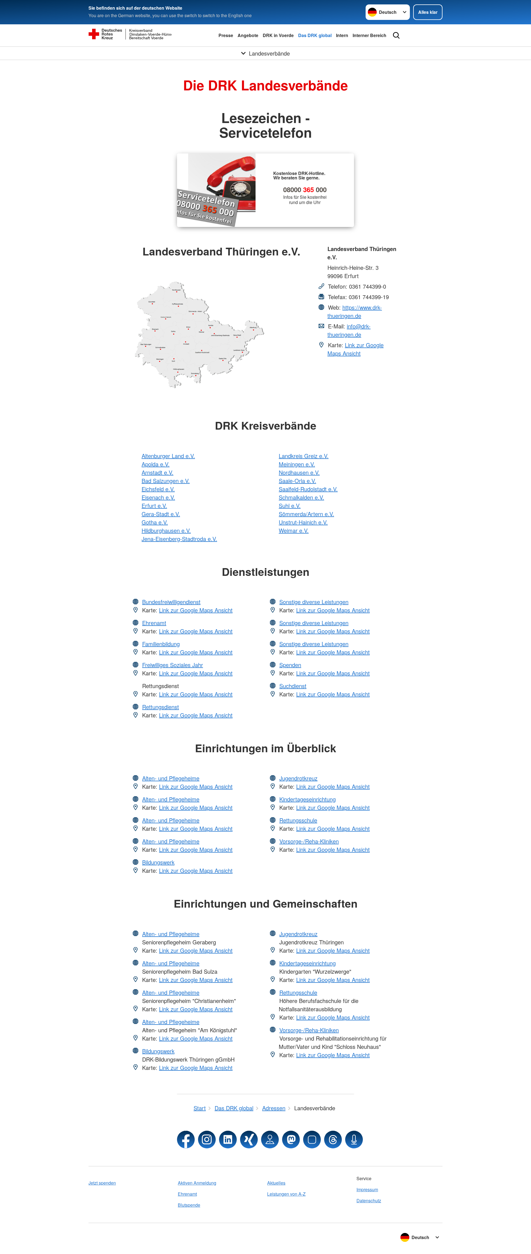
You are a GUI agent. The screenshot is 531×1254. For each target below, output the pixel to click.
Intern (342, 35)
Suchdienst (292, 686)
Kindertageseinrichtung (307, 799)
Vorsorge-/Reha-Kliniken (309, 841)
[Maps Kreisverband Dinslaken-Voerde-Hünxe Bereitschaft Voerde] (270, 1139)
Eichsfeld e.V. (158, 489)
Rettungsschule (298, 820)
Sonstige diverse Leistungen (313, 602)
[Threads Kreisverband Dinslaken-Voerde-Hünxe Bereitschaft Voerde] (333, 1139)
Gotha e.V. (155, 522)
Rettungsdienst (160, 707)
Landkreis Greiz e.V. (304, 456)
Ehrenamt (154, 623)
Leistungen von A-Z (286, 1194)
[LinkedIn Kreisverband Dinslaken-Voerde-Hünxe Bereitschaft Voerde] (228, 1139)
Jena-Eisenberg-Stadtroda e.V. (179, 539)
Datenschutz (368, 1200)
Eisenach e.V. (158, 497)
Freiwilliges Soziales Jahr (172, 665)
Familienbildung (161, 644)
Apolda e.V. (156, 464)
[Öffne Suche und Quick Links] (396, 35)
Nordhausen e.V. (299, 472)
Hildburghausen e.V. (166, 530)
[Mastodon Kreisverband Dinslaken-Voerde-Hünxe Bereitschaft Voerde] (291, 1139)
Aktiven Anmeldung (197, 1183)
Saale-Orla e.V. (297, 481)
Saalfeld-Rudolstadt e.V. (308, 489)
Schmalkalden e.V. (301, 497)
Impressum (367, 1189)
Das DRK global (315, 35)
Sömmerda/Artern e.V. (306, 514)
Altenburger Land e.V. (168, 456)
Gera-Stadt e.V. (161, 514)
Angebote (248, 35)
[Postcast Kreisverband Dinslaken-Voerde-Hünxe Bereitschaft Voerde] (354, 1139)
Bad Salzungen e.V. (166, 481)
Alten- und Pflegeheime (170, 778)
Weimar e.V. (294, 530)
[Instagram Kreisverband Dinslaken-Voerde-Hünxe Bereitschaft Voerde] (207, 1139)
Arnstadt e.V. (157, 472)
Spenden (290, 665)
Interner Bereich (369, 35)
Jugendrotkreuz (298, 778)
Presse (225, 35)
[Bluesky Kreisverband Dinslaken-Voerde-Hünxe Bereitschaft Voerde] (312, 1139)
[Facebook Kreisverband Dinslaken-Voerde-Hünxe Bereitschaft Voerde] (186, 1139)
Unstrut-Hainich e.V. (303, 522)
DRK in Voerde (278, 35)
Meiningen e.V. (297, 464)
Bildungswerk (158, 862)
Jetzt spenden (102, 1183)
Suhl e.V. (290, 505)
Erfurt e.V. (154, 505)
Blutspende (189, 1205)
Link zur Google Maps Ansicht (355, 349)
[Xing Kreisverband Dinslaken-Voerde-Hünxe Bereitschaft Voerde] (249, 1139)
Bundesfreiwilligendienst (171, 602)
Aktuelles (276, 1183)
